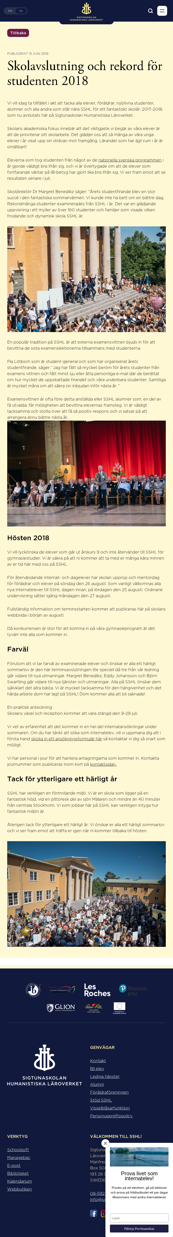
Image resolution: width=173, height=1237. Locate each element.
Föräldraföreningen (109, 1092)
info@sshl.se (102, 1199)
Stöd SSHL (101, 1100)
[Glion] (61, 1008)
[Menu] (162, 10)
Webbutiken (19, 1189)
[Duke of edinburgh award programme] (62, 990)
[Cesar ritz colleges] (94, 1008)
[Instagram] (104, 1214)
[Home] (44, 1069)
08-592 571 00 (104, 1193)
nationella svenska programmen (130, 160)
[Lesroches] (97, 990)
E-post (13, 1165)
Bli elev (97, 1068)
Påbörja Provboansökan (139, 1228)
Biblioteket (18, 1173)
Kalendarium (19, 1181)
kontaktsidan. (103, 764)
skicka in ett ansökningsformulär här (66, 739)
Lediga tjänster (105, 1076)
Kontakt (98, 1061)
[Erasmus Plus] (119, 1008)
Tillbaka (18, 33)
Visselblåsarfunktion (110, 1108)
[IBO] (33, 990)
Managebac (18, 1157)
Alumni (97, 1084)
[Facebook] (93, 1214)
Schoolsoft (18, 1150)
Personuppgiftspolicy (111, 1116)
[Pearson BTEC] (132, 990)
